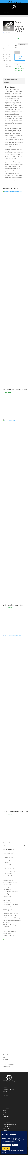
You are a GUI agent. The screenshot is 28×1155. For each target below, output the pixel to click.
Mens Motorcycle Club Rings (11, 904)
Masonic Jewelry (7, 896)
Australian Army (8, 856)
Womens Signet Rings (9, 935)
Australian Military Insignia (9, 851)
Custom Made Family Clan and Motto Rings (13, 878)
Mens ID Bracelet (8, 902)
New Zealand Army (8, 911)
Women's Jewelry (7, 933)
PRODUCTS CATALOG (8, 1089)
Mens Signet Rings (8, 906)
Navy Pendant (8, 873)
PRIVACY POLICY (7, 1062)
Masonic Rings (7, 898)
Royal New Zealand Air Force (11, 913)
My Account (6, 1059)
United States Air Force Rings (11, 931)
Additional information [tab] (10, 79)
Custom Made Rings (8, 880)
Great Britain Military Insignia (10, 882)
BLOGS (4, 1114)
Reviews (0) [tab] (7, 82)
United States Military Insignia (10, 925)
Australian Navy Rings (10, 868)
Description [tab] (7, 77)
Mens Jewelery (6, 900)
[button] (11, 23)
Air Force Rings (7, 884)
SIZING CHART (6, 1128)
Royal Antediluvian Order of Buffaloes (12, 920)
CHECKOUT (5, 1095)
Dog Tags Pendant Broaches (11, 891)
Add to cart (20, 57)
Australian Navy (7, 867)
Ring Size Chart (6, 1066)
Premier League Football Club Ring (11, 918)
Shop (4, 1057)
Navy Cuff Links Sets (10, 871)
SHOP (4, 1112)
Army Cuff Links (9, 857)
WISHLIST (5, 1091)
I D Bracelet (8, 864)
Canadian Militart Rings (8, 875)
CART (4, 1093)
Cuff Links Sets (7, 889)
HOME (4, 1110)
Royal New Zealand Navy (10, 915)
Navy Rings (6, 894)
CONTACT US (6, 1116)
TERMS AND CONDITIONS (9, 1124)
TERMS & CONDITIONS (8, 1064)
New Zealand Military (8, 909)
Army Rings (8, 862)
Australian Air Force (8, 853)
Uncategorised (6, 922)
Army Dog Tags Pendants (11, 860)
